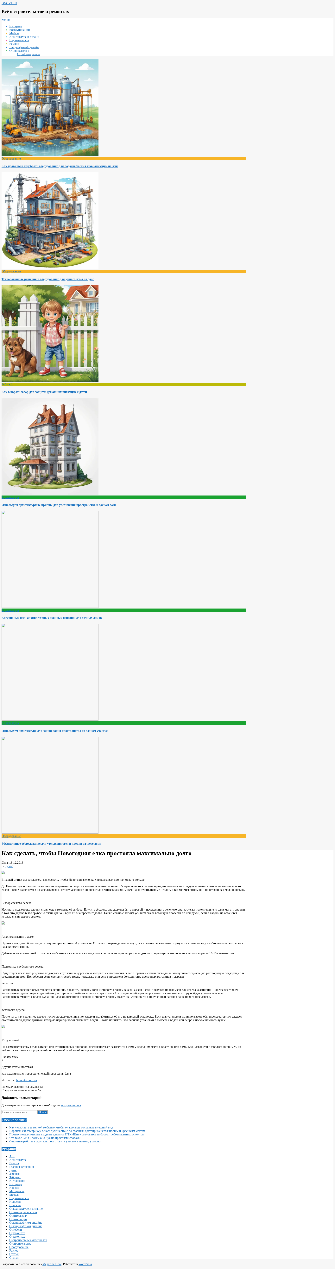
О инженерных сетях (23, 1212)
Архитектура (10, 497)
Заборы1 (7, 384)
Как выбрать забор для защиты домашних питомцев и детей (44, 392)
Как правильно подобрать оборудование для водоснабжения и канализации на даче (60, 166)
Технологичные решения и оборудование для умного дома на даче (48, 279)
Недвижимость (19, 1198)
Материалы (16, 1191)
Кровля (14, 1187)
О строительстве (20, 1243)
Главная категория (21, 1166)
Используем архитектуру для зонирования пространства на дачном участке (55, 730)
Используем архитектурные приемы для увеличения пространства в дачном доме (59, 505)
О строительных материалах (28, 1240)
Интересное (17, 1180)
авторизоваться (71, 1105)
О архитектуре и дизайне (26, 1208)
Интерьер (15, 1184)
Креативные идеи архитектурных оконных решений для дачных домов (52, 617)
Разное (13, 1250)
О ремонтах (17, 1233)
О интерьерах (18, 1215)
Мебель (14, 1194)
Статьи (14, 1254)
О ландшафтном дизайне (25, 1222)
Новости (15, 1201)
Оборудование (11, 158)
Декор (9, 866)
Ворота (14, 1163)
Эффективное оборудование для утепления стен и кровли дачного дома (51, 843)
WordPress (85, 1264)
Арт (12, 1156)
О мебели (15, 1229)
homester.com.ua (26, 1080)
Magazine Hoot (51, 1264)
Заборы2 (15, 1177)
